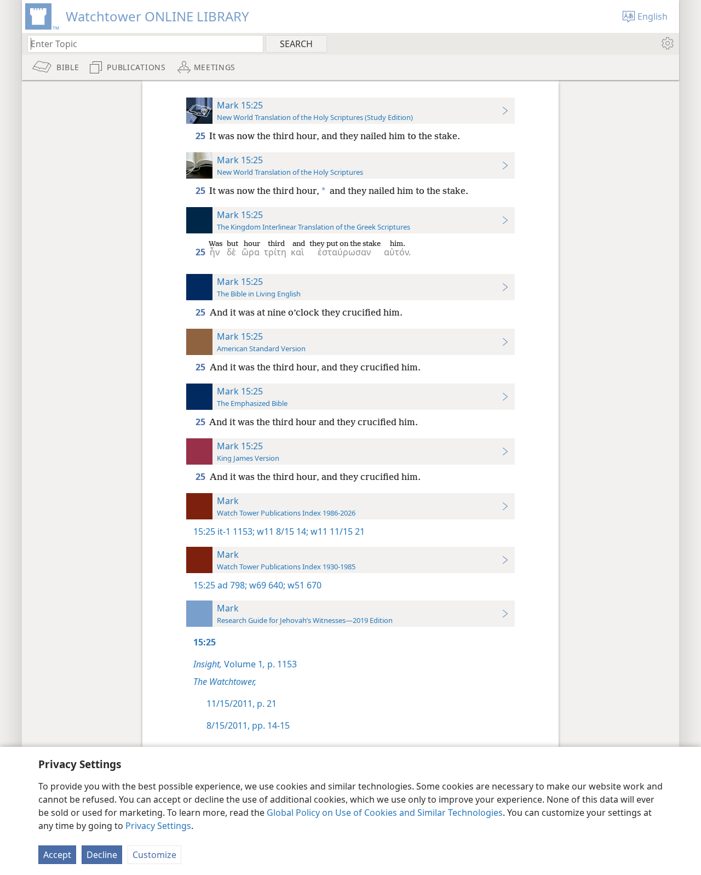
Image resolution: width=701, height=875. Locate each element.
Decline (102, 855)
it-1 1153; (236, 531)
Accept (57, 855)
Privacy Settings (158, 826)
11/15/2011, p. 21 (241, 703)
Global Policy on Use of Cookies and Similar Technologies (385, 813)
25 (201, 136)
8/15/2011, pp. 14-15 (248, 725)
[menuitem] (666, 43)
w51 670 (303, 585)
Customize (154, 855)
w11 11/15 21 (336, 531)
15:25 (204, 531)
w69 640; (266, 585)
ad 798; (232, 585)
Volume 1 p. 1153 (245, 664)
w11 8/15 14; (281, 531)
